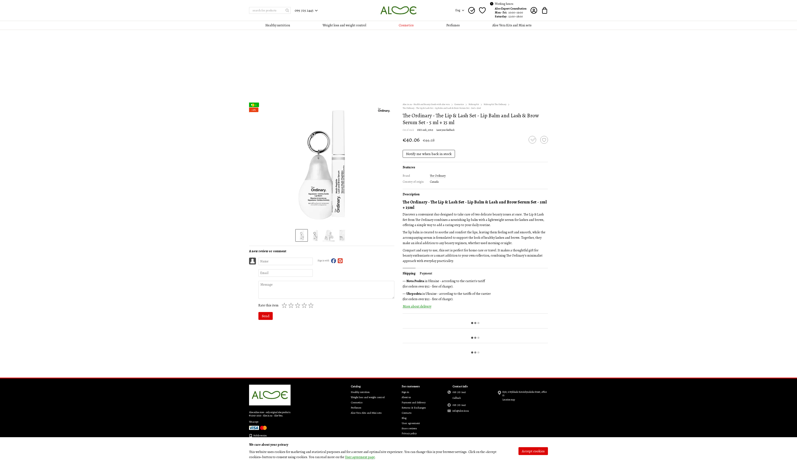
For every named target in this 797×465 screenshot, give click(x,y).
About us (406, 397)
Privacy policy (409, 433)
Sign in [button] (405, 392)
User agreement (411, 423)
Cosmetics (406, 25)
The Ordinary (438, 176)
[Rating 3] (298, 305)
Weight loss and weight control (344, 25)
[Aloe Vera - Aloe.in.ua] (270, 394)
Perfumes (453, 25)
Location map (508, 399)
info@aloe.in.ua (460, 410)
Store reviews (409, 428)
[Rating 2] (291, 305)
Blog (404, 418)
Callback (456, 398)
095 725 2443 (304, 10)
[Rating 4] (305, 305)
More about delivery (417, 306)
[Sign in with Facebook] (333, 260)
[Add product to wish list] (544, 140)
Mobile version (260, 435)
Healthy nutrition (277, 25)
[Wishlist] (482, 10)
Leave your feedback (445, 130)
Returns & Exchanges (414, 407)
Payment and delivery (414, 402)
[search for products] (287, 10)
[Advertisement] (398, 67)
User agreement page (360, 457)
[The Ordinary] (384, 110)
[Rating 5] (311, 305)
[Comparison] (471, 10)
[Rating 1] (285, 305)
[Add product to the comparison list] (532, 139)
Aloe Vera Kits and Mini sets (512, 25)
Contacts (407, 413)
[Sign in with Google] (340, 260)
